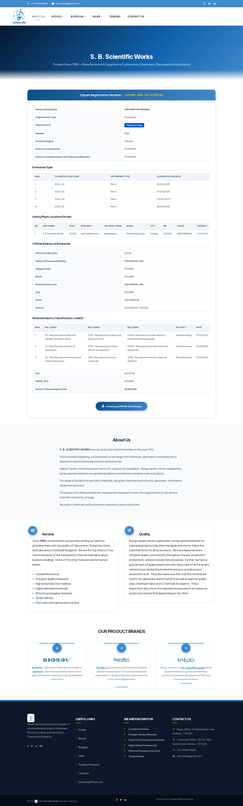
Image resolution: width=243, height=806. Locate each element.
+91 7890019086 (39, 3)
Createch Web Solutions (181, 799)
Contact (83, 773)
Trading (115, 16)
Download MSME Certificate (123, 406)
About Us (38, 16)
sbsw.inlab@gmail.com (67, 3)
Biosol (57, 16)
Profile (82, 730)
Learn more (57, 679)
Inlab (97, 16)
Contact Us (136, 16)
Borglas (77, 16)
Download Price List (90, 782)
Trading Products (88, 764)
